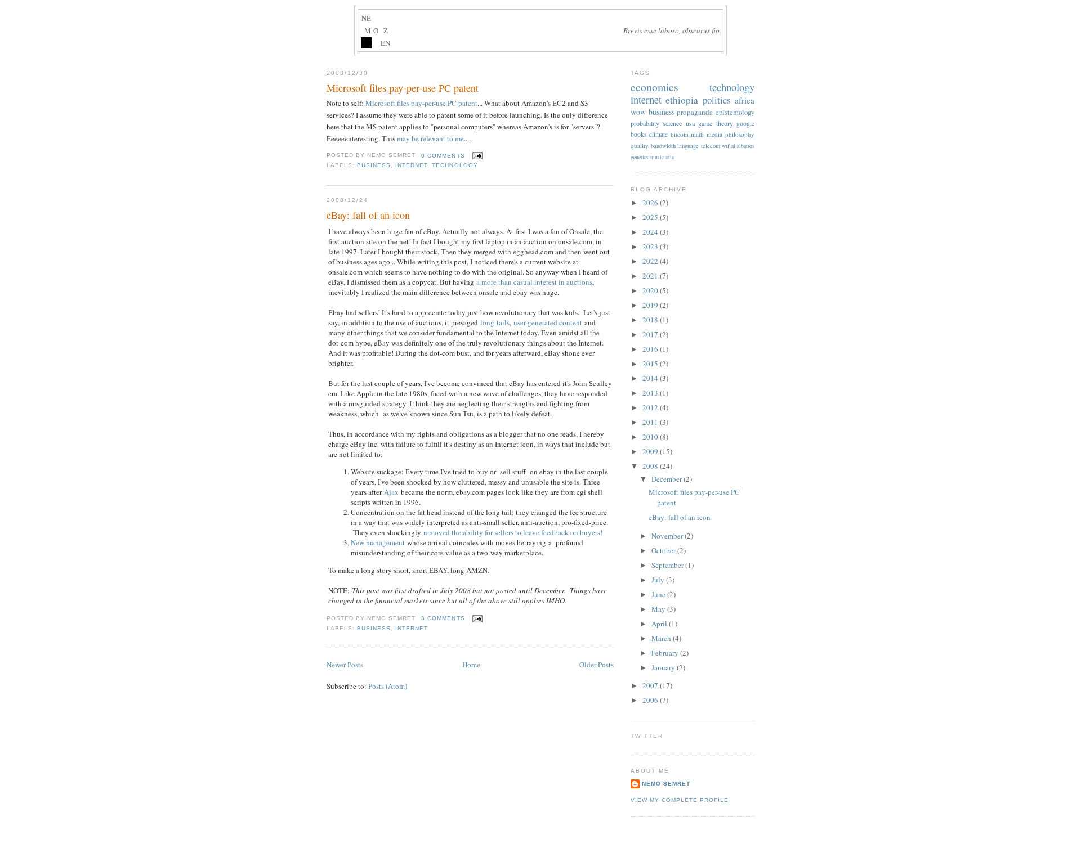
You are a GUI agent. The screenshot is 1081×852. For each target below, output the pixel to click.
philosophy (739, 134)
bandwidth (663, 146)
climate (658, 134)
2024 (651, 232)
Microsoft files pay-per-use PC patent (403, 88)
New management (378, 542)
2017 (651, 334)
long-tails (495, 322)
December (667, 479)
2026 (651, 203)
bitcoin (680, 134)
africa (744, 100)
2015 (651, 363)
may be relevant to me (430, 138)
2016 (651, 349)
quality (640, 145)
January (664, 667)
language (688, 146)
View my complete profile (680, 800)
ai (733, 146)
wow (638, 111)
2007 (651, 685)
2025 (651, 217)
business (374, 165)
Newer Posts (345, 665)
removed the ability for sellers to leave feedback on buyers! (512, 532)
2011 (651, 422)
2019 (651, 305)
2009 (651, 451)
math (697, 134)
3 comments (442, 618)
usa (690, 123)
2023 (651, 246)
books (638, 134)
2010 (651, 437)
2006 (651, 700)
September (668, 565)
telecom (710, 146)
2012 (651, 407)
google (745, 123)
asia (669, 157)
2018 (651, 320)
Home (471, 665)
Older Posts (596, 665)
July (658, 580)
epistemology (735, 112)
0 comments (442, 156)
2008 (651, 466)
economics (654, 86)
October (664, 550)
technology (454, 165)
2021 (651, 276)
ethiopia (681, 99)
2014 (651, 378)
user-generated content (547, 322)
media (714, 134)
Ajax (391, 492)
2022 (651, 261)
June (659, 594)
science (672, 123)
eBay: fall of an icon (368, 215)
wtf (725, 146)
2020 (651, 290)
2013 (651, 393)
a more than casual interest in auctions (534, 282)
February (665, 653)
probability (645, 123)
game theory (715, 123)
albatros (745, 146)
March (662, 638)
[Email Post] (476, 156)
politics (717, 99)
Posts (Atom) (387, 686)
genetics (640, 157)
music (657, 157)
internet (411, 165)
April (660, 623)
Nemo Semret (666, 784)
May (659, 609)
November (668, 536)
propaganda (695, 112)
